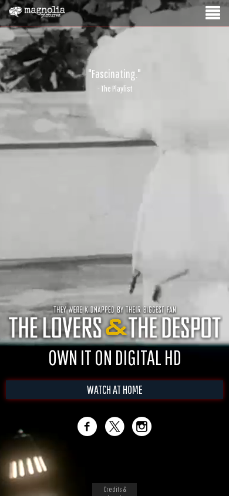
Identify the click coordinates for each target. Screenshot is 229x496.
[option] (114, 80)
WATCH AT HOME (115, 389)
